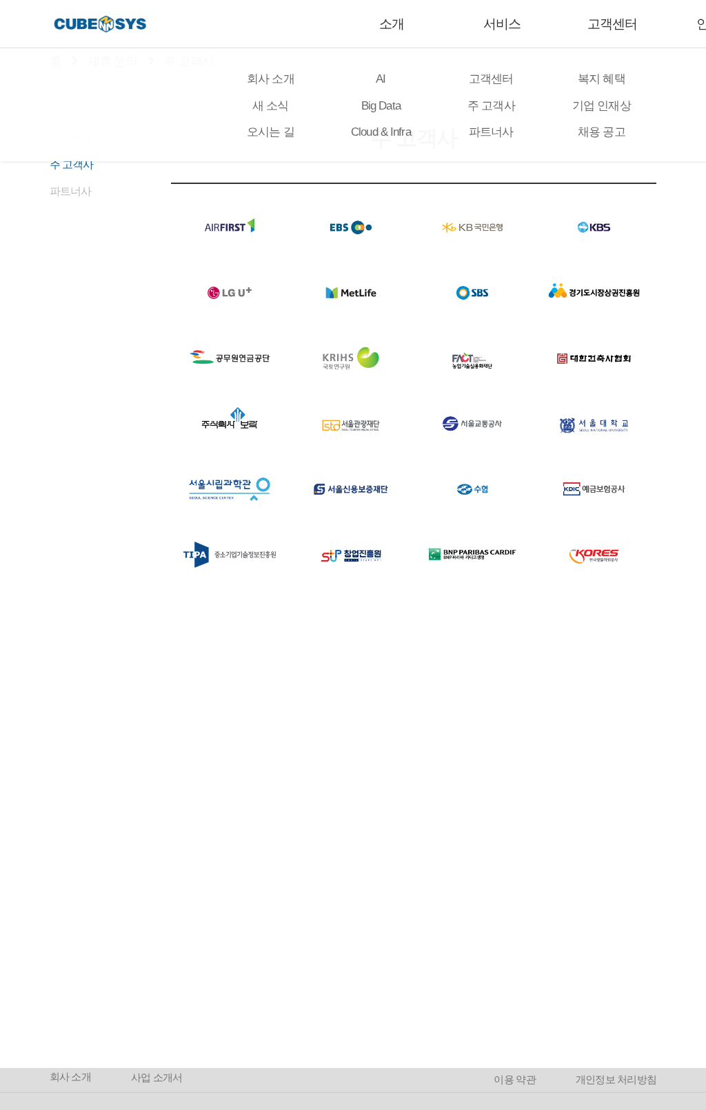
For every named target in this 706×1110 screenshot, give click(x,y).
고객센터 (612, 24)
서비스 (502, 24)
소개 (391, 24)
